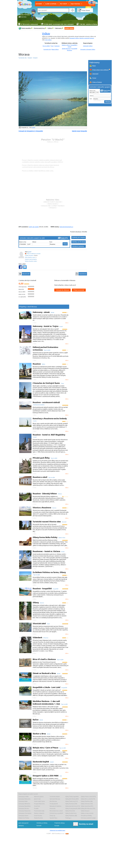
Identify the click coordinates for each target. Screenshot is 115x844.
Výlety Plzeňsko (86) (87, 801)
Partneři (39, 825)
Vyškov (46, 33)
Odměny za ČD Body (78, 242)
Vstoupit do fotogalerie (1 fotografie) (31, 131)
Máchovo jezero (39, 796)
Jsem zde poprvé (23, 823)
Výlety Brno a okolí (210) (88, 799)
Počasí (94, 78)
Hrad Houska (38, 815)
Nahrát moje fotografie (79, 131)
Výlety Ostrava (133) (87, 804)
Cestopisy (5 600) (23, 796)
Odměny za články (42, 823)
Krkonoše (52, 808)
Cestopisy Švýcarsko (25, 811)
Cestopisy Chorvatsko (25, 813)
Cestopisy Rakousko (24, 799)
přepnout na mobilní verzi (57, 830)
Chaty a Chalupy (97, 82)
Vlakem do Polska (24, 818)
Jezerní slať (37, 799)
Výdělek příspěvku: (29, 255)
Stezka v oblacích (39, 813)
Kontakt (57, 825)
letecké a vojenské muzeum (86, 38)
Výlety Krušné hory (70, 813)
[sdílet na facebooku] (21, 266)
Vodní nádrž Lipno (39, 801)
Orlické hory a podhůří (56, 813)
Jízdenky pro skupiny (78, 237)
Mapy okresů (44, 14)
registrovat (92, 4)
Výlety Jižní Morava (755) (88, 808)
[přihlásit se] (91, 2)
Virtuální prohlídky (86, 815)
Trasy (52, 46)
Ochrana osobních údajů (88, 818)
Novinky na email (86, 824)
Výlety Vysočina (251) (87, 806)
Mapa (94, 66)
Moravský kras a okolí (56, 811)
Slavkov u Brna (66, 45)
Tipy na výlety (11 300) (56, 14)
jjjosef (33, 127)
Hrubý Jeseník (54, 804)
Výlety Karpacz (85, 811)
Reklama (21, 825)
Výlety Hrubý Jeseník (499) (72, 808)
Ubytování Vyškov (87, 46)
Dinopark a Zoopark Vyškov (87, 49)
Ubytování (95, 74)
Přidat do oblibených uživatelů (33, 253)
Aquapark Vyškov (74, 38)
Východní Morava (55, 799)
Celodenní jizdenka (78, 246)
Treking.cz (68, 818)
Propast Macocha (39, 804)
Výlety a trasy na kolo (87, 813)
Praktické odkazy (60, 823)
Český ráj (52, 815)
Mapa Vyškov (55, 49)
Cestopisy (57, 46)
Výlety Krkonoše (70, 811)
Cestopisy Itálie (23, 801)
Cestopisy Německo (24, 804)
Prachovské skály (39, 811)
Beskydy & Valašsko (55, 806)
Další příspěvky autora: (30, 257)
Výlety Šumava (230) (71, 804)
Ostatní (30, 58)
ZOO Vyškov (48, 40)
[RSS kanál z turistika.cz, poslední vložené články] (67, 833)
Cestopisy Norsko (24, 808)
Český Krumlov (38, 818)
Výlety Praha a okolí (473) (88, 796)
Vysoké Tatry (53, 818)
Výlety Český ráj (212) (71, 801)
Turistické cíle (47, 49)
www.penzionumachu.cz (66, 226)
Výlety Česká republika (72, 796)
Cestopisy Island (23, 815)
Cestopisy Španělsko (25, 806)
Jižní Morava (53, 801)
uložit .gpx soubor (34, 226)
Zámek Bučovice (66, 48)
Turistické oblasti (55, 796)
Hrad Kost (37, 806)
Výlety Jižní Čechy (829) (72, 799)
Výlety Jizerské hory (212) (72, 806)
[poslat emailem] (25, 266)
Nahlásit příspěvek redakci (31, 261)
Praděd (36, 808)
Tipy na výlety (46, 46)
